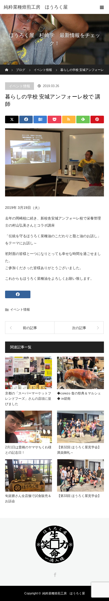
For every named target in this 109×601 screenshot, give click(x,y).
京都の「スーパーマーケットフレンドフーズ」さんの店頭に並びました (28, 398)
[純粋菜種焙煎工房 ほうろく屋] (47, 7)
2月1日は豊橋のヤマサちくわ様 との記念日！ (28, 449)
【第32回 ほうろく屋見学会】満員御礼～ (79, 449)
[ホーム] (6, 66)
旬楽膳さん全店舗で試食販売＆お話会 (28, 498)
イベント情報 (19, 86)
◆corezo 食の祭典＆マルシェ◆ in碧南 (79, 395)
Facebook (54, 574)
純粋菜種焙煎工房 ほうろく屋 (63, 593)
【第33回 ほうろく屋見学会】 (79, 496)
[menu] (102, 7)
